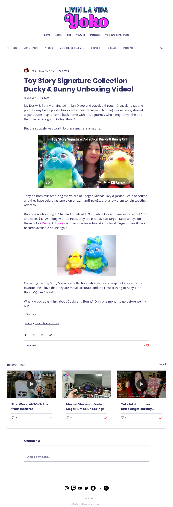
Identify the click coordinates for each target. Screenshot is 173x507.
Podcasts (112, 47)
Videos (49, 47)
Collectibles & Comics (71, 47)
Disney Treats (30, 47)
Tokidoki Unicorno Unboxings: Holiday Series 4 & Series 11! (136, 406)
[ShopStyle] (99, 488)
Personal (128, 47)
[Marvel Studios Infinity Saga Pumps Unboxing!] (86, 384)
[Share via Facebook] (25, 334)
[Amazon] (93, 488)
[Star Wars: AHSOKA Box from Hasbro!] (31, 384)
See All (162, 364)
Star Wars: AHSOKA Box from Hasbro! (29, 406)
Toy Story (31, 314)
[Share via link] (50, 334)
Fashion (95, 47)
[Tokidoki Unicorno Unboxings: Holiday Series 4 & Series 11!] (141, 384)
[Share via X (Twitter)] (33, 334)
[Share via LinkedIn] (42, 334)
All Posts (12, 47)
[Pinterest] (106, 488)
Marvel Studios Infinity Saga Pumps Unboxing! (85, 406)
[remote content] (86, 162)
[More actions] (147, 71)
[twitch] (73, 488)
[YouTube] (79, 488)
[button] (161, 47)
